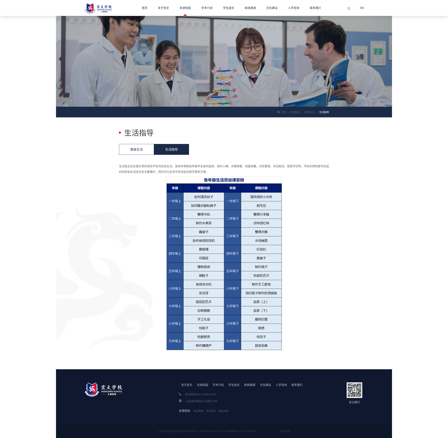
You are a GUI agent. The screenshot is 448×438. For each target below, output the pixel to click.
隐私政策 (285, 431)
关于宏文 (163, 8)
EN (362, 8)
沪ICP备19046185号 (210, 431)
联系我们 (315, 8)
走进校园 (185, 8)
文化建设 (272, 8)
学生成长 (228, 8)
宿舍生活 (309, 112)
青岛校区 (211, 410)
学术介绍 (206, 8)
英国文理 (223, 410)
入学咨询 (293, 8)
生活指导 (324, 112)
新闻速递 (250, 8)
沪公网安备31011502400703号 (239, 431)
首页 (144, 8)
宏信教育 (199, 410)
